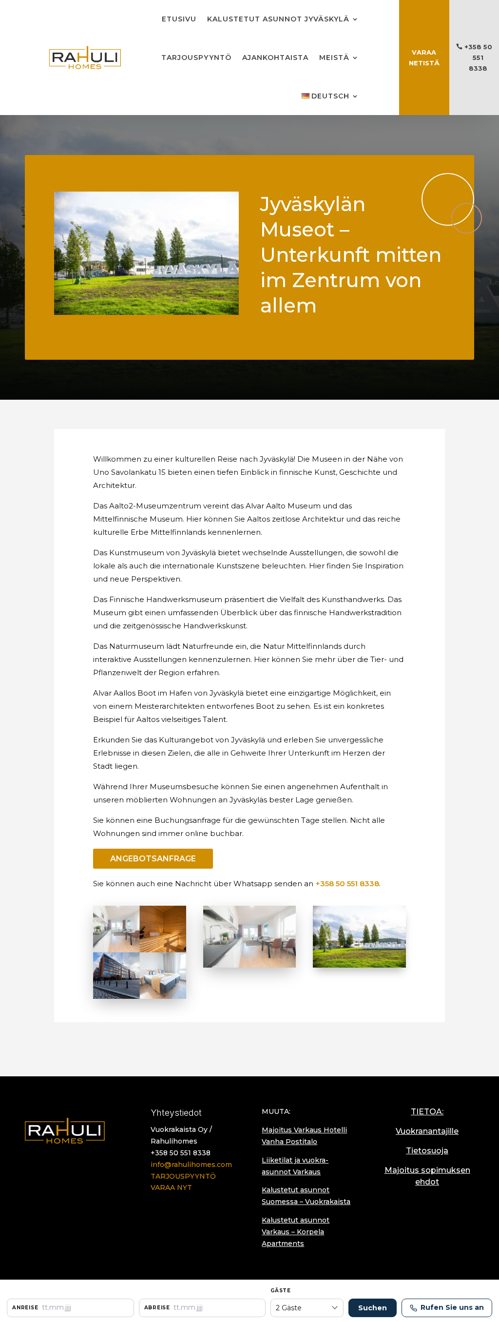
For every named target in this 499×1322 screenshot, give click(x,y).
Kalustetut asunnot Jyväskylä (278, 19)
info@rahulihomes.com (191, 1164)
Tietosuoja (427, 1150)
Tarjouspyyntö (196, 57)
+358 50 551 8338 (478, 57)
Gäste (280, 1290)
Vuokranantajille (427, 1131)
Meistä (334, 57)
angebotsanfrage (153, 858)
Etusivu (179, 19)
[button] (70, 1308)
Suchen (372, 1307)
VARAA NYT (171, 1187)
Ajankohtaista (275, 57)
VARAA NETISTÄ (424, 57)
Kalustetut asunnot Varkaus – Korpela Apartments (295, 1232)
